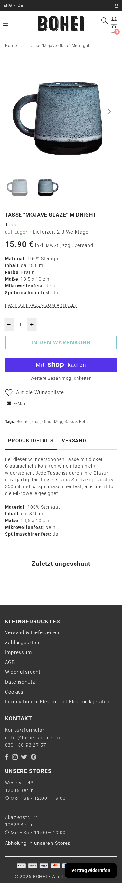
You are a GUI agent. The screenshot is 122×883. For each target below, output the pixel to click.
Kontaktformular (25, 729)
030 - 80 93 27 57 (25, 745)
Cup (36, 421)
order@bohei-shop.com (32, 737)
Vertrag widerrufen (90, 870)
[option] (61, 117)
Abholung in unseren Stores (38, 843)
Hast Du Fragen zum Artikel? (41, 305)
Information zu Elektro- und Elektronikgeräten (57, 701)
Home (11, 45)
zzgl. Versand (77, 245)
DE (20, 5)
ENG (7, 5)
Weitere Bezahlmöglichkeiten (61, 378)
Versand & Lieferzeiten (32, 632)
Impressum (18, 652)
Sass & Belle (77, 421)
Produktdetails (31, 440)
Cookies (14, 692)
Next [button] (109, 111)
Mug (58, 421)
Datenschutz (20, 682)
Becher (23, 421)
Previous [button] (13, 111)
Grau (47, 421)
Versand (74, 440)
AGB (10, 662)
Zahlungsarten (22, 642)
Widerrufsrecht (23, 672)
